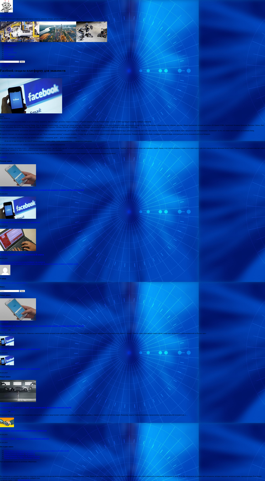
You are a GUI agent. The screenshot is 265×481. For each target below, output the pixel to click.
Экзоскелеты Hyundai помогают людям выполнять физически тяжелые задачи (35, 407)
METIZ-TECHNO (6, 15)
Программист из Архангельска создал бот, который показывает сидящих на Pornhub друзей (42, 190)
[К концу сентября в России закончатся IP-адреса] (18, 250)
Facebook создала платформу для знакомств (20, 222)
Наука (6, 54)
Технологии (8, 58)
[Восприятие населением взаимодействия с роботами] (7, 426)
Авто (6, 47)
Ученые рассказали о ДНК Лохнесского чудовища (22, 458)
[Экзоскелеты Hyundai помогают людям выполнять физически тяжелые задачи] (18, 401)
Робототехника (9, 56)
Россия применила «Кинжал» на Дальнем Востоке (22, 456)
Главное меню (5, 64)
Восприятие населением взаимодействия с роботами (23, 430)
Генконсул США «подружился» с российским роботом (24, 439)
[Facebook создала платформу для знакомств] (18, 218)
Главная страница (10, 45)
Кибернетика (8, 49)
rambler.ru (3, 157)
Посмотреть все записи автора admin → (14, 283)
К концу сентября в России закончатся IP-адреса (22, 254)
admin (13, 76)
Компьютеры (8, 50)
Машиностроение (10, 52)
